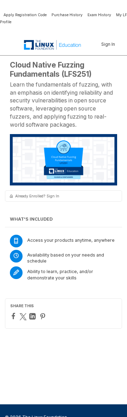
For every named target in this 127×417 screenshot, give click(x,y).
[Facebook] (14, 316)
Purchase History (67, 15)
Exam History (99, 15)
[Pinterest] (44, 316)
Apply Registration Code (25, 15)
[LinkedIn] (33, 316)
